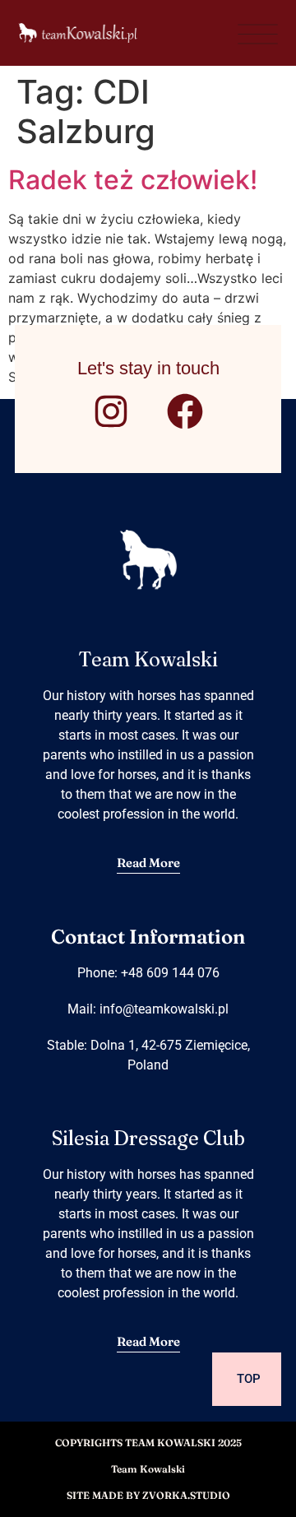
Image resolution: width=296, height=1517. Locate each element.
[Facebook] (185, 411)
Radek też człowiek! (132, 180)
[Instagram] (111, 411)
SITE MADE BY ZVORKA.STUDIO (148, 1495)
